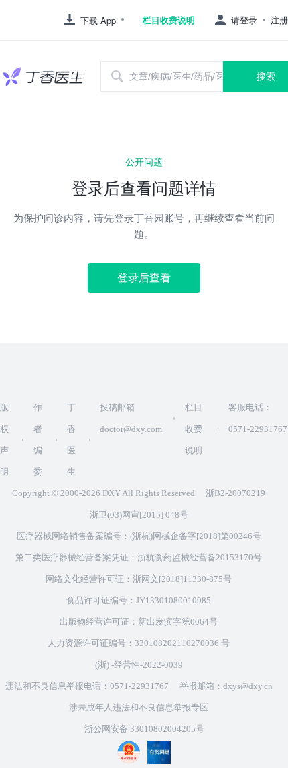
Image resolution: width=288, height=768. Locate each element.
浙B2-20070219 (235, 493)
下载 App (98, 20)
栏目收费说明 (169, 20)
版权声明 (4, 439)
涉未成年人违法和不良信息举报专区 (138, 707)
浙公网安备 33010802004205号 (144, 729)
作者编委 (37, 439)
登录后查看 (144, 277)
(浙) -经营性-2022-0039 (139, 665)
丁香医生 (71, 439)
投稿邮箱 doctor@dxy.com (131, 418)
